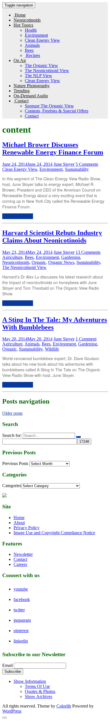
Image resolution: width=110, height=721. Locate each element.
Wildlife (52, 349)
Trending (22, 90)
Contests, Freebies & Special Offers (56, 111)
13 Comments (88, 252)
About (19, 522)
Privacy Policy (26, 527)
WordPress (11, 711)
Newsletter (23, 554)
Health (31, 30)
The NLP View (38, 75)
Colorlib (63, 706)
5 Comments (87, 164)
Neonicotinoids (27, 20)
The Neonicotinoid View (47, 70)
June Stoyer (64, 164)
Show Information (30, 681)
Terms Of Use (37, 686)
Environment (36, 35)
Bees (29, 50)
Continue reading (17, 216)
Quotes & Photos (40, 691)
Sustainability (77, 169)
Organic (39, 262)
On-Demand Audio (31, 95)
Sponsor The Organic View (49, 105)
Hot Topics (23, 25)
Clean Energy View (42, 40)
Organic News (61, 262)
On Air (20, 60)
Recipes (32, 55)
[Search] (78, 437)
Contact (21, 100)
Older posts (12, 413)
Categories (11, 485)
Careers (20, 564)
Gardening (70, 257)
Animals (32, 45)
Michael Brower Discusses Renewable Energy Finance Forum (52, 148)
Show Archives (38, 696)
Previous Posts (15, 463)
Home (20, 15)
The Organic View (41, 65)
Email (7, 665)
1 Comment (86, 339)
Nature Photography (32, 85)
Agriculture (12, 257)
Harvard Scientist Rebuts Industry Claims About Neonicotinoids (52, 236)
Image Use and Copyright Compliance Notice (54, 532)
